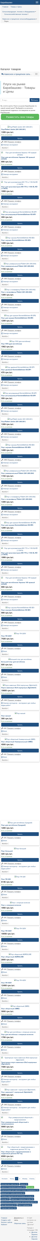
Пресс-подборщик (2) (24, 1205)
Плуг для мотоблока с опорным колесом (17, 1034)
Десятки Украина (34, 1233)
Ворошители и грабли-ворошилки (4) (12, 1193)
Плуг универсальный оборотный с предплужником (15, 1123)
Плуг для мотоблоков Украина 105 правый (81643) (18, 158)
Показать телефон (14, 142)
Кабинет (4, 1224)
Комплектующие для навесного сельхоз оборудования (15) (20, 1190)
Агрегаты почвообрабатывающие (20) (13, 1187)
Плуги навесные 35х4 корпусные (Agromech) (18, 687)
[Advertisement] (20, 45)
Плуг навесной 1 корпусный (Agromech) (17, 1092)
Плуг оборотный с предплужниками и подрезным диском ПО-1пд (16, 1152)
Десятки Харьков (34, 1237)
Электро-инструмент (10, 145)
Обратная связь (20, 1223)
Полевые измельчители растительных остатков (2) (17, 1196)
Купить (20, 138)
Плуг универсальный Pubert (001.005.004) (17, 266)
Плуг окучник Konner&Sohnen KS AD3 (16, 240)
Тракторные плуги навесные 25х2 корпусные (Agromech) (19, 1063)
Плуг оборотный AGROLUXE (12, 957)
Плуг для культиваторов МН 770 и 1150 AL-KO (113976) (19, 187)
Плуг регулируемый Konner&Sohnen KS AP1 (18, 214)
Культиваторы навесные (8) (10, 1184)
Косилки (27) (5, 1199)
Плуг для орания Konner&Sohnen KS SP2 (17, 318)
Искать (35, 100)
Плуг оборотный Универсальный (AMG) (17, 742)
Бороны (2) (23, 1184)
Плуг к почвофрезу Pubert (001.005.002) (16, 292)
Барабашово (6, 2)
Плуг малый (6, 716)
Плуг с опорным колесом (11, 905)
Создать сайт (6, 1220)
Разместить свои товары (20, 117)
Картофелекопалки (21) (8, 1205)
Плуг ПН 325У (6, 931)
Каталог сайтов (6, 1222)
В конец (32, 1179)
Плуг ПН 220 (6, 879)
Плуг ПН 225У (6, 636)
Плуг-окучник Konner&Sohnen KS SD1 (16, 610)
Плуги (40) (30, 1187)
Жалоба (4, 148)
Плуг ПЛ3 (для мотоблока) (11, 344)
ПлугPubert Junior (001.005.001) (13, 129)
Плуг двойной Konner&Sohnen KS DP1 (16, 369)
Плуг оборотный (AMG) (10, 1008)
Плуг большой (7, 851)
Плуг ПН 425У (6, 983)
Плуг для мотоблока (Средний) (13, 825)
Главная (4, 1218)
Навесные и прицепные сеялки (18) (22, 1199)
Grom (5, 651)
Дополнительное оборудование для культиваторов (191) (19, 1202)
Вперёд (24, 1179)
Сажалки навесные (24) (8, 1208)
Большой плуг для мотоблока (13, 662)
